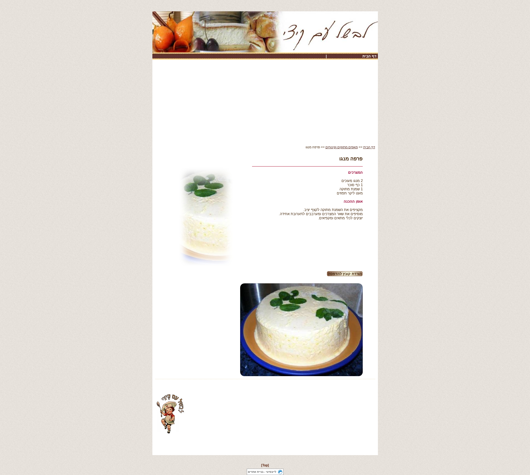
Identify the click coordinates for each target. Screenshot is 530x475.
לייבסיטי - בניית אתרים (262, 471)
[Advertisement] (265, 103)
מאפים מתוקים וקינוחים (341, 147)
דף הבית (369, 56)
